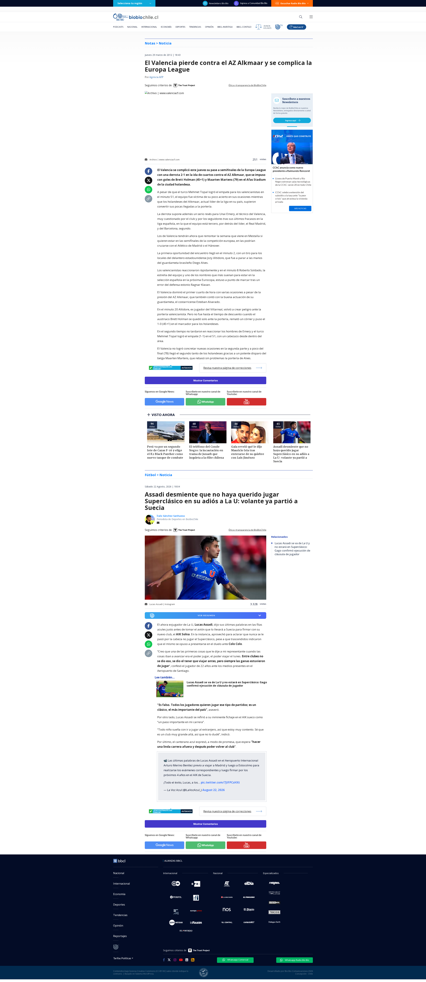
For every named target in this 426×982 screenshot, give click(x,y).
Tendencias (195, 26)
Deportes (180, 26)
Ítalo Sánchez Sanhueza (171, 515)
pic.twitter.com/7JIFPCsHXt (220, 782)
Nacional (132, 26)
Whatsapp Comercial (237, 959)
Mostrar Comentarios (205, 380)
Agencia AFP (156, 77)
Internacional (149, 26)
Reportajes (120, 936)
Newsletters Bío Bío (218, 3)
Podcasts (118, 26)
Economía (166, 26)
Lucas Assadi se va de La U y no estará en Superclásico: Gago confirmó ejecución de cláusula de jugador (227, 684)
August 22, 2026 (213, 790)
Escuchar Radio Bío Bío (293, 3)
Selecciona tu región (129, 3)
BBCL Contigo (244, 26)
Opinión (209, 26)
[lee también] (170, 689)
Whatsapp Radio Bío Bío (296, 960)
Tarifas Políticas (122, 958)
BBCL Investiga (225, 26)
